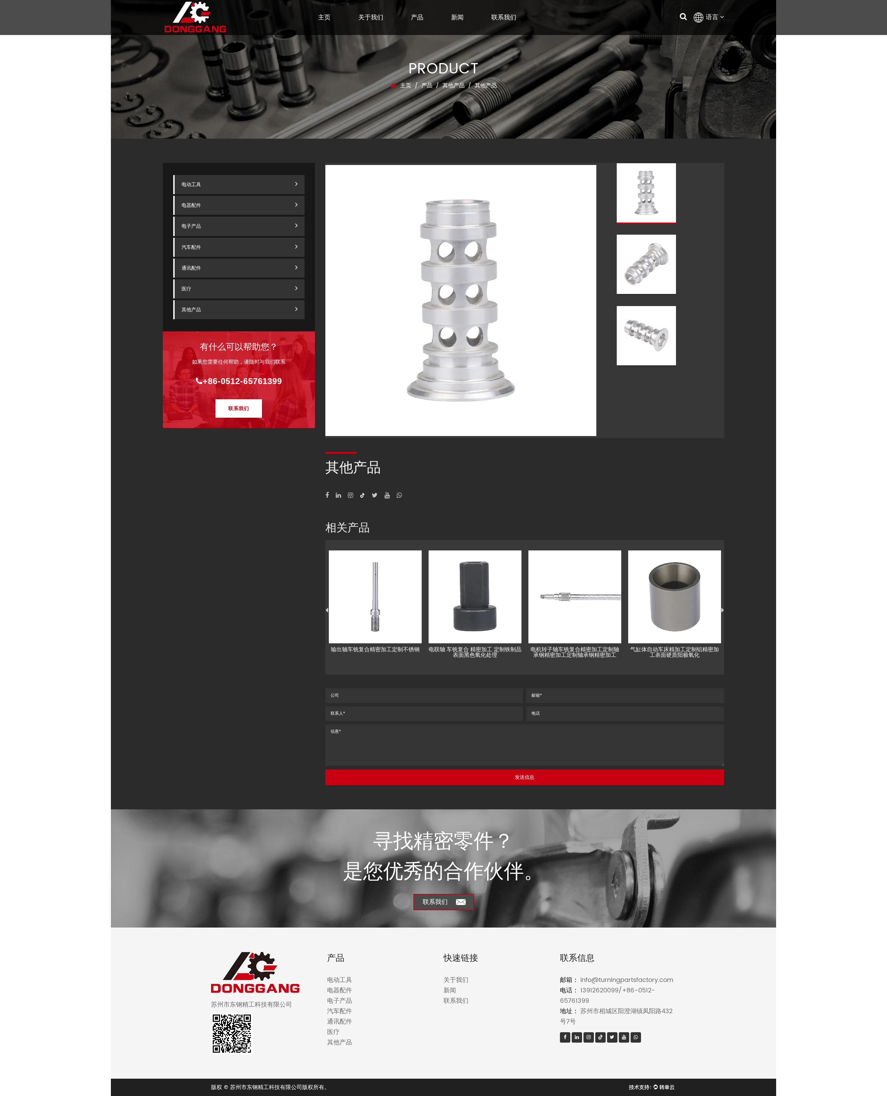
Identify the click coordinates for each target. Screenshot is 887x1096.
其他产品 (453, 85)
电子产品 (191, 226)
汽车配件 (191, 247)
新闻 (457, 17)
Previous (326, 610)
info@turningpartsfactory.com (626, 980)
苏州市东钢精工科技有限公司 (266, 1087)
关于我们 (370, 17)
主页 (324, 17)
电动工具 (191, 184)
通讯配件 (191, 268)
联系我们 (503, 17)
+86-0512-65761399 (242, 381)
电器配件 (191, 205)
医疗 (186, 289)
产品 (417, 17)
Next (722, 610)
